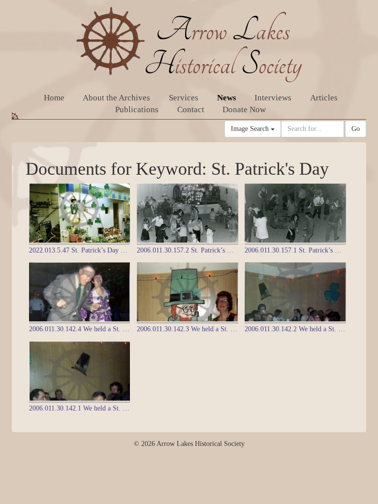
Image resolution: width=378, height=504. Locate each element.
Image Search (251, 128)
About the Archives (116, 97)
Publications (136, 109)
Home (54, 97)
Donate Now (244, 109)
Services (183, 97)
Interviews (272, 97)
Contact (190, 109)
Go (355, 128)
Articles (324, 97)
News (226, 97)
